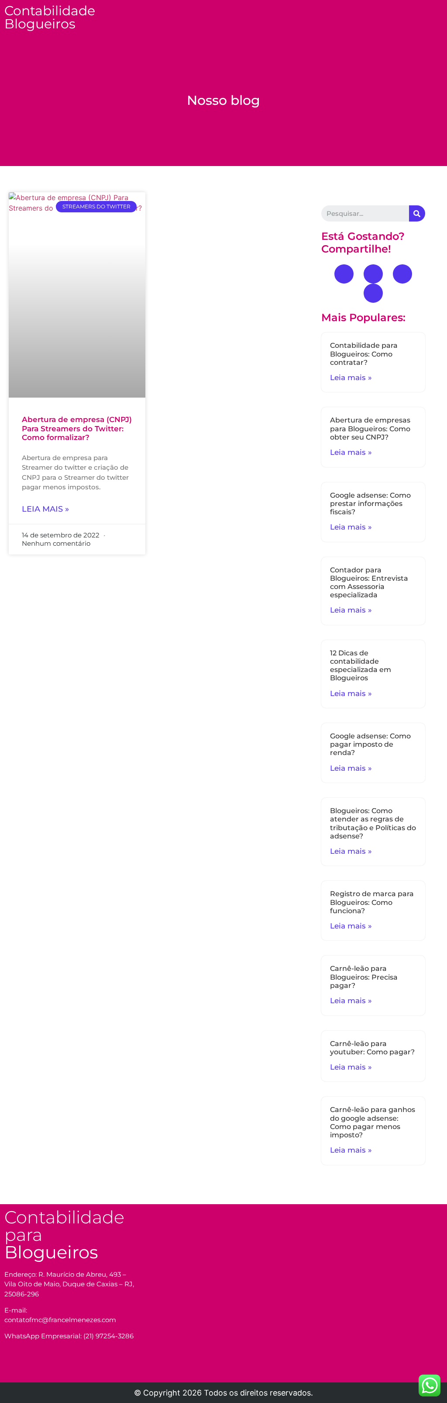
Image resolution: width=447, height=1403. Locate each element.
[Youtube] (373, 274)
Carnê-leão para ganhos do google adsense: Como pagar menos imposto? (372, 1122)
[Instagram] (45, 1367)
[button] (274, 11)
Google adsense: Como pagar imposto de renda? (370, 744)
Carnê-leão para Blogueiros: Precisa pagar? (364, 976)
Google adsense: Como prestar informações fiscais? (370, 503)
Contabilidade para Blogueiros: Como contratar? (364, 353)
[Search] (417, 213)
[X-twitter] (402, 274)
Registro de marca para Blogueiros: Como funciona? (372, 902)
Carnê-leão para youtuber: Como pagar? (372, 1047)
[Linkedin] (373, 293)
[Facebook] (344, 274)
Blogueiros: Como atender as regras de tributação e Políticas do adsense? (373, 823)
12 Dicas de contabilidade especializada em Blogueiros (360, 665)
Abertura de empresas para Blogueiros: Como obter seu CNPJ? (370, 428)
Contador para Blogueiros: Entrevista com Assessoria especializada (369, 582)
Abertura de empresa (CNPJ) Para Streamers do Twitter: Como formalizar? (77, 428)
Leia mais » (45, 509)
